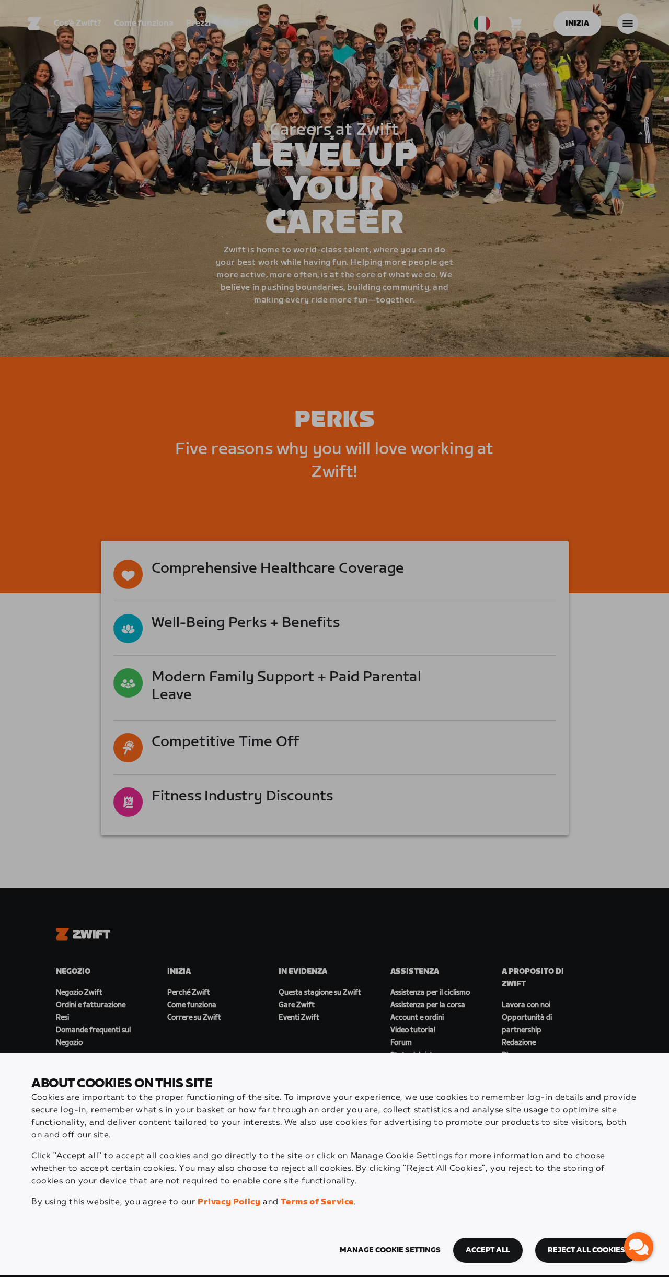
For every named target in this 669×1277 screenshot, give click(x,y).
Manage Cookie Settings (390, 1250)
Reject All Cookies (586, 1250)
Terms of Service (317, 1202)
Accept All (488, 1250)
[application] (639, 1247)
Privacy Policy (229, 1202)
